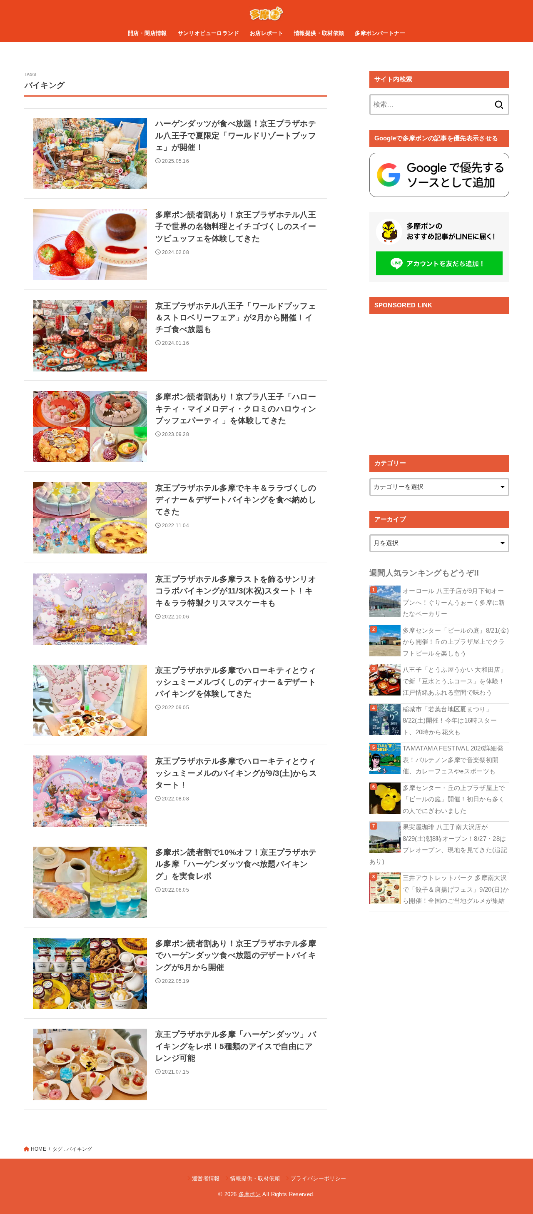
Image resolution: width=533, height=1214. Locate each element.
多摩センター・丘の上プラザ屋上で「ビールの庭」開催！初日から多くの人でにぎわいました (454, 799)
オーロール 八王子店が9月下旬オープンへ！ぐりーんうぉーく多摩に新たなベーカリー (454, 602)
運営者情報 (206, 1178)
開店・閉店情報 (147, 33)
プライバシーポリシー (318, 1178)
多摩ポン (250, 1194)
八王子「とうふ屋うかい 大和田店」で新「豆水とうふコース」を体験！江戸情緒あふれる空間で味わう (455, 681)
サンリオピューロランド (208, 33)
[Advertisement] (439, 378)
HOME (38, 1149)
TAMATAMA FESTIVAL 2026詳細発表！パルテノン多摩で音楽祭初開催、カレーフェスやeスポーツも (453, 760)
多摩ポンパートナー (380, 33)
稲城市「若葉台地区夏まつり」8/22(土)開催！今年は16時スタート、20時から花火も (450, 720)
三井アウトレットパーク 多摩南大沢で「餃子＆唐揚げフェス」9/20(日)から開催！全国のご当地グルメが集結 (456, 889)
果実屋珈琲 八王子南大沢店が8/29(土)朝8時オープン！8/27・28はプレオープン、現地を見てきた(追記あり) (438, 844)
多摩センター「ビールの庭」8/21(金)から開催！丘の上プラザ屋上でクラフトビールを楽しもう (456, 642)
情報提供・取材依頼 (319, 33)
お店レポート (266, 33)
